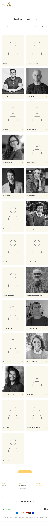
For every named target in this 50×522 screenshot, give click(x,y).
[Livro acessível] (46, 509)
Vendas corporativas (6, 496)
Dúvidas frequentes (22, 488)
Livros (3, 488)
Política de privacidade (23, 485)
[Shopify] (4, 509)
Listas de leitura (5, 493)
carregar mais (25, 471)
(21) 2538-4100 (39, 485)
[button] (2, 4)
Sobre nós (4, 485)
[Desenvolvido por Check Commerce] (11, 509)
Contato (38, 483)
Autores (3, 491)
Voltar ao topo (44, 514)
